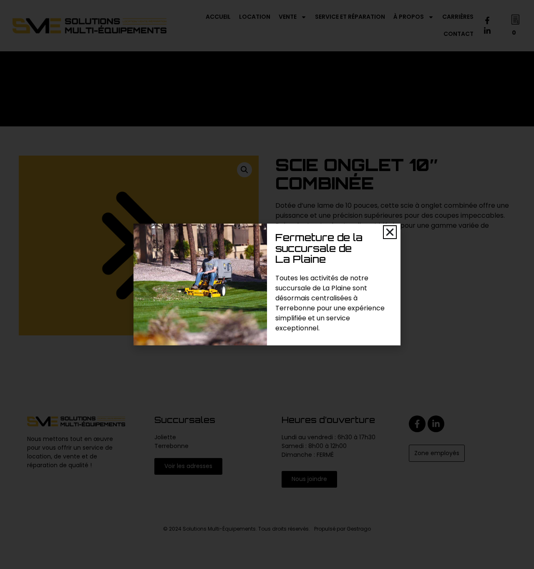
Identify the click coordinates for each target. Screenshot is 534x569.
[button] (390, 232)
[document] (267, 284)
